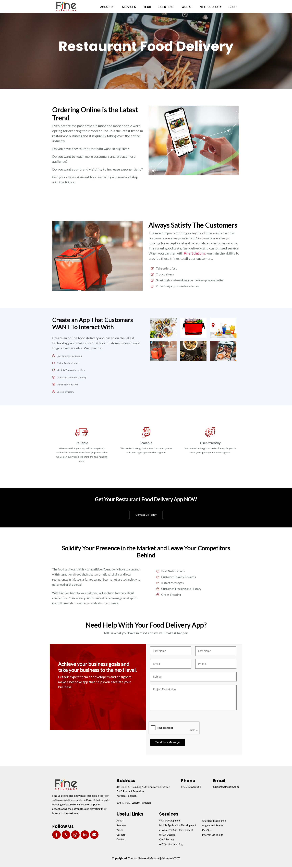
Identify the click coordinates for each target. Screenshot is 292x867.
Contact (121, 839)
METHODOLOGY (210, 7)
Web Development (169, 820)
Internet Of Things (212, 834)
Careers (120, 834)
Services (121, 825)
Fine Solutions (194, 253)
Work (119, 829)
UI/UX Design (167, 834)
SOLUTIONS (166, 7)
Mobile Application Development (177, 825)
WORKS (187, 7)
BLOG (232, 7)
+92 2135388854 (191, 786)
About (119, 820)
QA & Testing (166, 839)
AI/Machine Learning (171, 844)
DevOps (206, 830)
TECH (147, 7)
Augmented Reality (213, 825)
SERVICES (129, 7)
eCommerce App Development (176, 829)
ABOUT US (107, 7)
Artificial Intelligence (214, 820)
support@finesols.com (226, 786)
